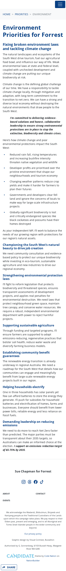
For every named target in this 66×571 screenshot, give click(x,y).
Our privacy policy (33, 533)
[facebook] (36, 482)
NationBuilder (33, 560)
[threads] (30, 482)
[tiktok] (42, 482)
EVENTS (6, 500)
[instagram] (23, 482)
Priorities (21, 14)
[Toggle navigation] (60, 4)
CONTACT (40, 493)
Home (6, 14)
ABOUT (6, 493)
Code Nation (50, 556)
